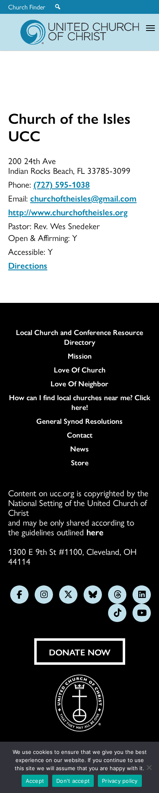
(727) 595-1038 (61, 184)
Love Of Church (80, 370)
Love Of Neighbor (79, 383)
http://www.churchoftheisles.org (68, 212)
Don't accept (73, 781)
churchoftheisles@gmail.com (83, 198)
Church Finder (26, 7)
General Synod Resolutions (79, 421)
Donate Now (79, 652)
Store (79, 462)
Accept (35, 781)
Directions (27, 265)
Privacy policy (120, 781)
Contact (80, 435)
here (95, 532)
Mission (80, 356)
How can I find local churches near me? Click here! (79, 402)
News (79, 448)
